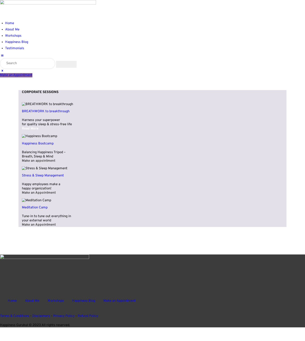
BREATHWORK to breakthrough (45, 111)
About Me (32, 301)
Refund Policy (88, 316)
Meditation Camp (35, 207)
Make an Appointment (119, 301)
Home (12, 301)
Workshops (56, 301)
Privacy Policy (64, 316)
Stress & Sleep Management (43, 176)
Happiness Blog (83, 301)
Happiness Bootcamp (38, 144)
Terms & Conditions (14, 316)
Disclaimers (41, 316)
